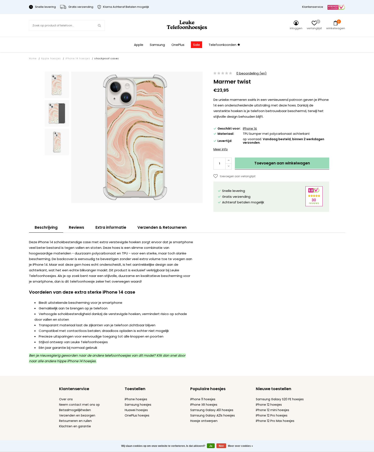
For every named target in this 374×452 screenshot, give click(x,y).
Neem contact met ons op (79, 404)
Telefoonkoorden (222, 44)
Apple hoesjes (51, 58)
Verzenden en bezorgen (77, 415)
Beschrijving (46, 227)
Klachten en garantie (75, 426)
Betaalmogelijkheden (75, 410)
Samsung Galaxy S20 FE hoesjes (280, 399)
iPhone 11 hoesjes (202, 399)
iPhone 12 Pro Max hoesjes (275, 421)
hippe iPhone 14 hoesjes (76, 361)
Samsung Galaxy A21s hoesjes (212, 415)
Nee (221, 445)
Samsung (157, 44)
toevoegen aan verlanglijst (237, 176)
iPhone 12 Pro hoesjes (271, 415)
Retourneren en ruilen (75, 421)
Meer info (220, 149)
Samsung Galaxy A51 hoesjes (211, 410)
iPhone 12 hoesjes (269, 404)
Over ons (66, 399)
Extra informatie (110, 227)
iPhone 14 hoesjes (77, 58)
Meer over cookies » (240, 445)
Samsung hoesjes (138, 404)
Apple (138, 44)
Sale (196, 44)
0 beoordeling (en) (251, 73)
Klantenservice (312, 7)
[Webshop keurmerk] (336, 7)
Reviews (76, 227)
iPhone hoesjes (136, 399)
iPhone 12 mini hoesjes (272, 410)
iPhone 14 (250, 128)
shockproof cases (106, 58)
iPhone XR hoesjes (203, 404)
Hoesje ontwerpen (204, 421)
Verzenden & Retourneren (162, 227)
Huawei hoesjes (136, 410)
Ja (210, 445)
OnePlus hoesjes (137, 415)
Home (33, 58)
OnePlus (177, 44)
